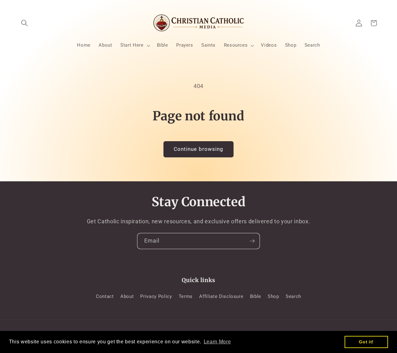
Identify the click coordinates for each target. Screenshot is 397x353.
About (127, 296)
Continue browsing (199, 149)
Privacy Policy (156, 296)
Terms (186, 296)
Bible (255, 296)
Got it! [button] (366, 341)
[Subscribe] (252, 241)
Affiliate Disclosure (221, 296)
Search (293, 296)
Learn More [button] (217, 341)
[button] (24, 23)
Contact (105, 296)
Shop (273, 296)
